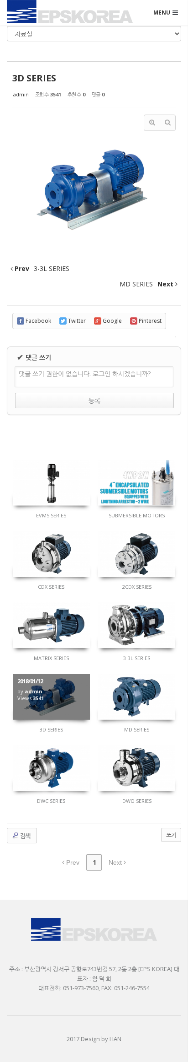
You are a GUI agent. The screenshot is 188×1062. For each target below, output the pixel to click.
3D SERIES (34, 78)
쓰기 (171, 835)
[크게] (152, 122)
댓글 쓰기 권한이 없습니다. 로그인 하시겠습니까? (85, 373)
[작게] (167, 122)
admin (21, 94)
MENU (161, 12)
